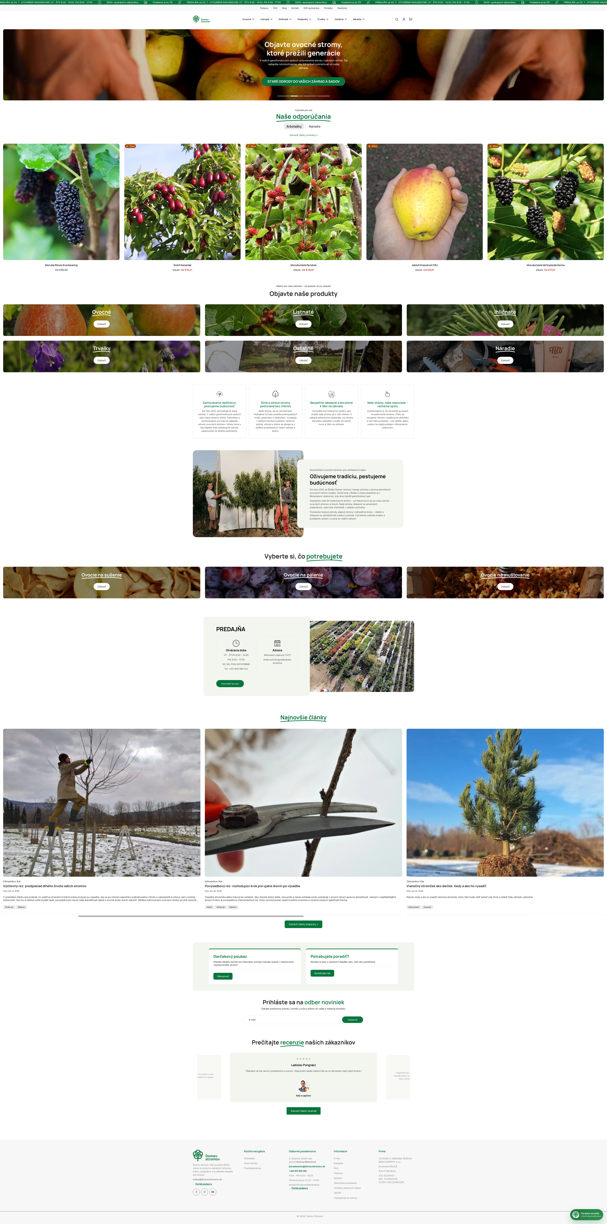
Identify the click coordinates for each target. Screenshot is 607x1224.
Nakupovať (223, 976)
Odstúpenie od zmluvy (345, 1197)
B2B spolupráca (311, 8)
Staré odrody (251, 1163)
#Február (9, 907)
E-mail (252, 1019)
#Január (427, 907)
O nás (337, 1158)
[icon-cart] (410, 19)
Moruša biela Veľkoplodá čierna (546, 265)
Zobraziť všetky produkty (302, 135)
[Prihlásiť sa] (403, 19)
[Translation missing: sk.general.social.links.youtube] (212, 1191)
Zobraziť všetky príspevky (302, 924)
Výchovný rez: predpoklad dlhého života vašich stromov (44, 886)
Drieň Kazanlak (182, 265)
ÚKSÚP (337, 1192)
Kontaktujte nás (322, 973)
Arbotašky (249, 1158)
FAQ (275, 8)
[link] (317, 135)
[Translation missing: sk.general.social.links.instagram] (204, 1191)
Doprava (338, 1173)
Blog (284, 8)
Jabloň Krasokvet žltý (425, 265)
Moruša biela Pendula (303, 265)
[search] (396, 19)
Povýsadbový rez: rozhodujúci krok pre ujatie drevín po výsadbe (252, 886)
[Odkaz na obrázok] (101, 320)
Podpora (264, 8)
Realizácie (342, 8)
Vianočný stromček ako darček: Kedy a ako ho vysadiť (446, 886)
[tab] (283, 96)
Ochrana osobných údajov (347, 1188)
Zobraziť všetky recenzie (303, 1111)
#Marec (21, 907)
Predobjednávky (252, 1168)
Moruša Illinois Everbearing (61, 265)
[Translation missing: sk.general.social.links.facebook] (196, 1191)
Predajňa (328, 8)
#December (413, 907)
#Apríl (209, 907)
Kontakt (295, 8)
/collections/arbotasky (14, 30)
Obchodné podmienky (345, 1183)
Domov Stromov (314, 1216)
